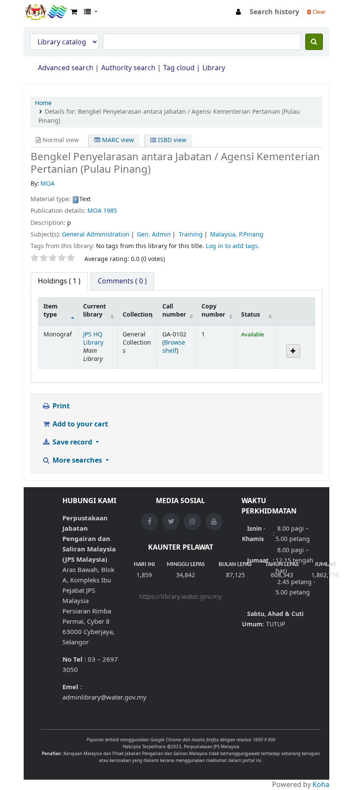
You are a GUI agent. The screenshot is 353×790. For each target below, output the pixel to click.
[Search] (314, 42)
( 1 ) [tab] (59, 281)
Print (60, 406)
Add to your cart (79, 424)
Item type (50, 310)
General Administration (96, 234)
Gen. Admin (154, 234)
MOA (94, 210)
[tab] (122, 281)
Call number (174, 310)
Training (191, 234)
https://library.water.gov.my (180, 596)
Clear (318, 12)
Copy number (213, 310)
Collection (137, 314)
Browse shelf (173, 346)
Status (250, 314)
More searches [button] (77, 460)
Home (43, 103)
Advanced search (65, 68)
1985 (110, 210)
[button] (74, 12)
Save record (72, 442)
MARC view (117, 140)
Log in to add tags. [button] (233, 246)
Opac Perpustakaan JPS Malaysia (45, 12)
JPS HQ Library (93, 338)
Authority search (128, 68)
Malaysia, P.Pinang (236, 234)
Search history (274, 12)
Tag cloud (179, 68)
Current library (94, 310)
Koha (321, 785)
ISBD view (171, 140)
